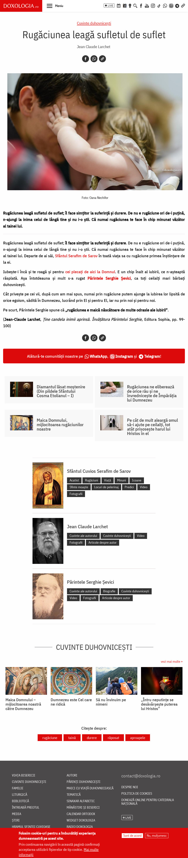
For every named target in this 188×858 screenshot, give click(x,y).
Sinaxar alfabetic (81, 801)
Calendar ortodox (81, 814)
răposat (113, 737)
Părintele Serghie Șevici (90, 582)
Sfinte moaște (79, 487)
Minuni (121, 480)
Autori (72, 775)
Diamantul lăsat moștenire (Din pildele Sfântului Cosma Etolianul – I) (61, 391)
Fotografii (76, 494)
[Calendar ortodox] (118, 5)
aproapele (137, 737)
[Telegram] (177, 5)
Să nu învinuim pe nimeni (111, 702)
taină (72, 737)
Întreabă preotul (25, 808)
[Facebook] (141, 5)
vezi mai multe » (171, 661)
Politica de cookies (136, 794)
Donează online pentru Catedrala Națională (147, 802)
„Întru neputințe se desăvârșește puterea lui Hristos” (159, 704)
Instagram (124, 356)
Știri (16, 820)
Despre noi (129, 787)
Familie (17, 788)
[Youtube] (146, 5)
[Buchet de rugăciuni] (130, 5)
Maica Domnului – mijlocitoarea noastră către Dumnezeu (23, 704)
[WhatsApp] (165, 5)
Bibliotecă (20, 801)
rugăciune (49, 737)
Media (16, 814)
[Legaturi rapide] (183, 5)
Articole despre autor (102, 542)
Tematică (74, 795)
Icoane (136, 480)
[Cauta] (135, 5)
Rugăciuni (91, 480)
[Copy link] (102, 58)
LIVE (110, 5)
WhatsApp (98, 356)
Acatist (74, 480)
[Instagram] (153, 5)
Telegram (152, 356)
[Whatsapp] (94, 58)
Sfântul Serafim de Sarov (76, 255)
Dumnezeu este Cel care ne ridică (71, 702)
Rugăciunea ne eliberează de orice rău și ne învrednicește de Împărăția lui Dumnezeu (152, 393)
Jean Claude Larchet (93, 46)
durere (92, 737)
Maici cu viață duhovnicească (90, 788)
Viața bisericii (23, 775)
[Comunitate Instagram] (171, 5)
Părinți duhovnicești (83, 782)
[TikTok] (159, 5)
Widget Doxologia (81, 820)
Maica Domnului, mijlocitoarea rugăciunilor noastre (60, 424)
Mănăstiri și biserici (83, 808)
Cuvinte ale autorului (83, 536)
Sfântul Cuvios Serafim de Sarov (99, 471)
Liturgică (19, 795)
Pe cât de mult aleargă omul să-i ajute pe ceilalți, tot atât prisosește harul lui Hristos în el (152, 427)
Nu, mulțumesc (157, 835)
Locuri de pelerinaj (106, 487)
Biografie (109, 591)
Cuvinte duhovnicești (94, 23)
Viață (107, 480)
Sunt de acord (132, 835)
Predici (129, 487)
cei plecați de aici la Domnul (90, 271)
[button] (55, 5)
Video (143, 487)
